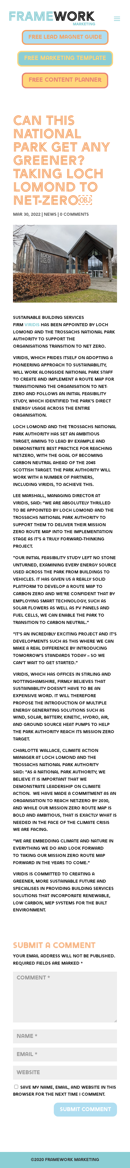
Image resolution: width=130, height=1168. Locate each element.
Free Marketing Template (65, 58)
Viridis (32, 325)
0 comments (74, 214)
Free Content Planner (65, 80)
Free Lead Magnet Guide (65, 37)
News (50, 214)
